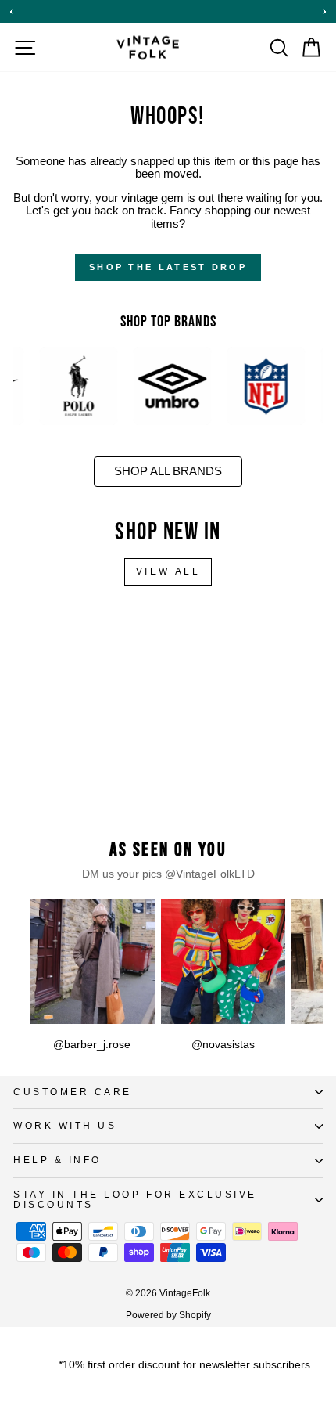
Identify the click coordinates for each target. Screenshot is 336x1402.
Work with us (64, 1125)
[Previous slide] (11, 11)
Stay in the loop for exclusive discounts (135, 1199)
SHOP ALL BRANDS (168, 471)
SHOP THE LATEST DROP (168, 267)
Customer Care (72, 1092)
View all (168, 571)
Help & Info (57, 1160)
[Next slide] (325, 11)
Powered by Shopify (168, 1315)
